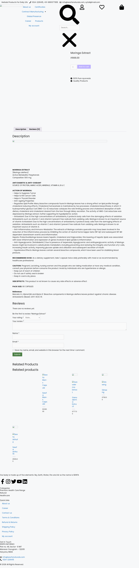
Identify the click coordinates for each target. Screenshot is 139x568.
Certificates (40, 7)
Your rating (18, 317)
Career (28, 21)
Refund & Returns (9, 522)
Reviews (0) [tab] (34, 129)
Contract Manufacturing (32, 11)
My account (34, 26)
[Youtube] (19, 481)
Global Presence (34, 16)
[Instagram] (8, 481)
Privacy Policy (8, 531)
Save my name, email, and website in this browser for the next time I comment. (50, 350)
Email (16, 341)
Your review (18, 321)
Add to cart (84, 66)
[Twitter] (13, 481)
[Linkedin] (24, 481)
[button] (69, 15)
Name (16, 333)
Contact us (7, 513)
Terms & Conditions (10, 517)
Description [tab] (21, 129)
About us (27, 7)
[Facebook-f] (2, 481)
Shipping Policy (8, 527)
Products (39, 21)
